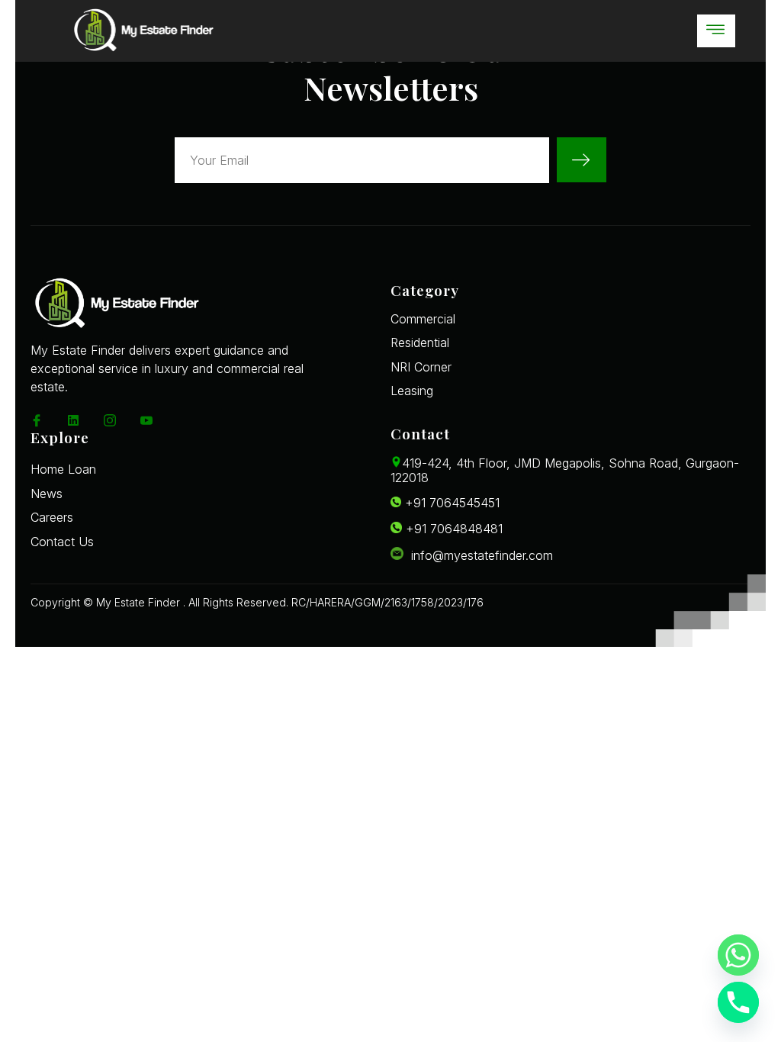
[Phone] (738, 1002)
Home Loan (63, 469)
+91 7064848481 (452, 528)
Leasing (411, 390)
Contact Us (62, 541)
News (47, 493)
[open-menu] (716, 30)
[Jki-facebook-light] (37, 420)
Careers (52, 517)
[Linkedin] (73, 420)
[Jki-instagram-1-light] (110, 420)
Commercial (422, 318)
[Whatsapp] (738, 955)
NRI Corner (421, 367)
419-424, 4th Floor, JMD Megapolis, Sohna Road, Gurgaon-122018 (564, 470)
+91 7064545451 (450, 502)
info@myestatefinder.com (478, 555)
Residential (419, 342)
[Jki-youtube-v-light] (146, 420)
